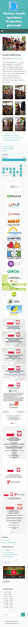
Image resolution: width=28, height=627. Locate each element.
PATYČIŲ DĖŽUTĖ (9, 149)
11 (3, 169)
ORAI (5, 151)
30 (21, 175)
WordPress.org (8, 556)
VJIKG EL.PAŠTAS (8, 146)
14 (14, 169)
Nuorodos (7, 540)
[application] (14, 572)
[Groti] (5, 577)
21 (14, 172)
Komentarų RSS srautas (11, 554)
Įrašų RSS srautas (9, 552)
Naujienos (12, 53)
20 (10, 172)
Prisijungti (7, 550)
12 (7, 169)
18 (3, 172)
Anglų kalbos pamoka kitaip (11, 135)
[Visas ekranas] (23, 577)
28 (14, 175)
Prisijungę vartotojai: (11, 621)
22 (17, 172)
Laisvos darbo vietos (10, 542)
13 (10, 169)
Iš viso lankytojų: (10, 623)
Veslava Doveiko (17, 58)
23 (21, 172)
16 (21, 169)
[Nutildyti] (20, 577)
